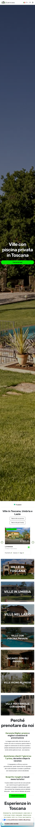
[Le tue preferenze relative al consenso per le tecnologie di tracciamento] (2, 824)
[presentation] (2, 542)
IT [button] (26, 2)
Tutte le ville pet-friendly (17, 522)
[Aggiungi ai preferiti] (7, 542)
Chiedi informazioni (17, 796)
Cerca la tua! (17, 262)
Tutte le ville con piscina (17, 518)
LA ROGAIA (9, 547)
